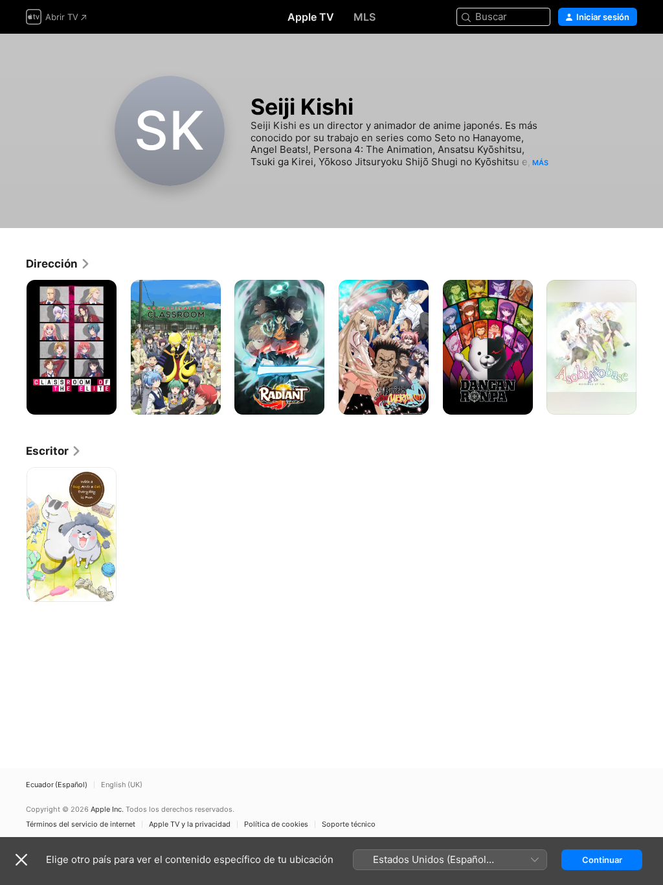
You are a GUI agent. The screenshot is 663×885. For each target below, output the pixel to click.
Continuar (602, 860)
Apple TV (310, 16)
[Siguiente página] (650, 347)
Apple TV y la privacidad (189, 824)
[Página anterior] (13, 347)
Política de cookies (276, 824)
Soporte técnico (349, 824)
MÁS (540, 162)
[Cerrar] (21, 860)
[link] (58, 264)
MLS (365, 16)
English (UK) (121, 784)
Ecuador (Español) (56, 784)
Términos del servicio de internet (80, 824)
